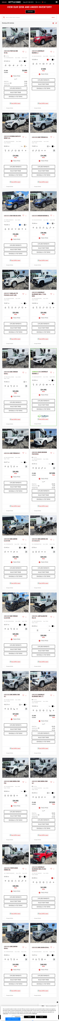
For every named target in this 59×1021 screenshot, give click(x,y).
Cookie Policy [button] (5, 1013)
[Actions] (26, 52)
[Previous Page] (44, 1004)
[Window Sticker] (54, 151)
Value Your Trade (15, 92)
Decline (29, 1016)
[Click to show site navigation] (56, 2)
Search (53, 17)
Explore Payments (15, 88)
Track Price (16, 76)
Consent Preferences (12, 1019)
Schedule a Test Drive (15, 96)
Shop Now (30, 11)
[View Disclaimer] (25, 65)
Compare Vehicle (9, 108)
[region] (15, 83)
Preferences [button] (34, 1013)
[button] (27, 37)
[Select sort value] (56, 23)
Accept (41, 1016)
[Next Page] (47, 1004)
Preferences (17, 1016)
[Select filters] (53, 23)
